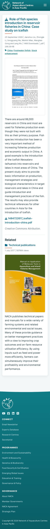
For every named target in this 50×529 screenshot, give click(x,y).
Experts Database (10, 429)
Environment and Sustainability (16, 453)
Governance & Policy (11, 483)
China (10, 50)
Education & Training (11, 478)
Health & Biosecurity (11, 458)
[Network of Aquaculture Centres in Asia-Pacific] (25, 403)
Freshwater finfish (22, 50)
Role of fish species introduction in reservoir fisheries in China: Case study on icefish (22, 24)
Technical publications (22, 245)
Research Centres (10, 434)
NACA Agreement (10, 506)
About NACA (7, 496)
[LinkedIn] (13, 413)
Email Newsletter (10, 424)
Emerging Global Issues (13, 473)
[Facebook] (8, 413)
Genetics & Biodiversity (12, 463)
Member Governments (12, 501)
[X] (18, 413)
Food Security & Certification (15, 468)
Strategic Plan (8, 511)
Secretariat (7, 439)
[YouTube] (3, 413)
